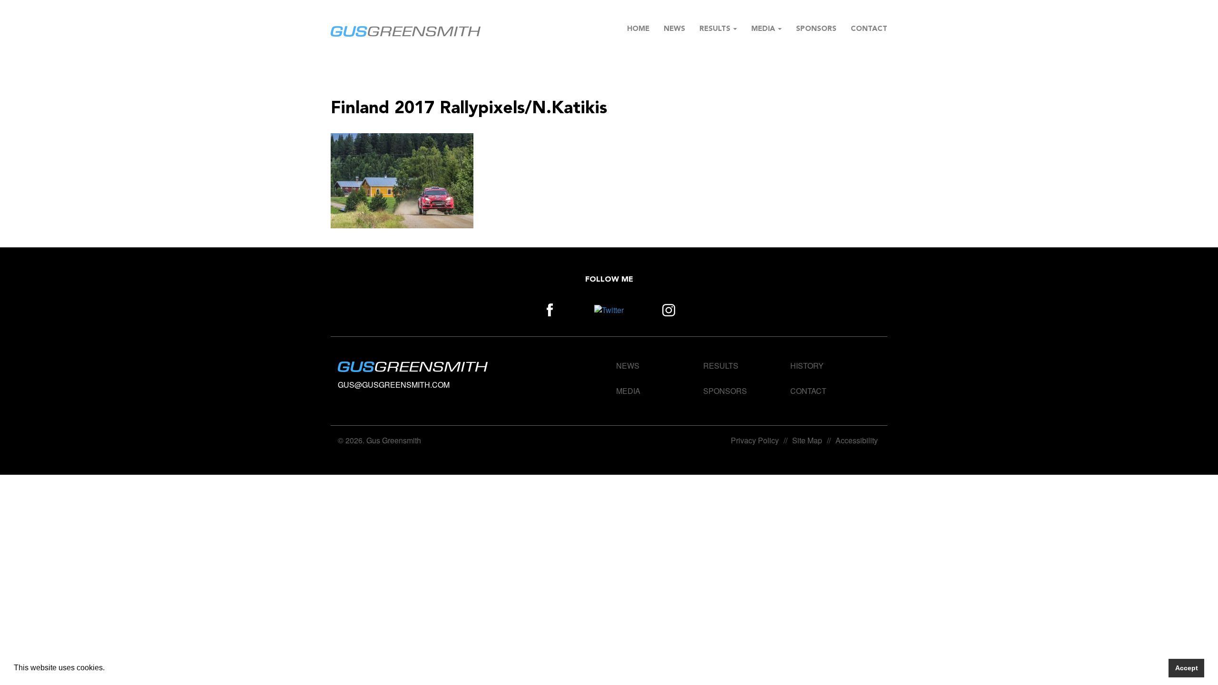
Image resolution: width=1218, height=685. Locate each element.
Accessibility (856, 440)
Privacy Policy (755, 440)
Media (764, 29)
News (674, 29)
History (807, 365)
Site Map (807, 440)
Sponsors (816, 29)
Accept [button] (1186, 668)
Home (638, 29)
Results (715, 29)
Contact (869, 29)
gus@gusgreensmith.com (394, 384)
